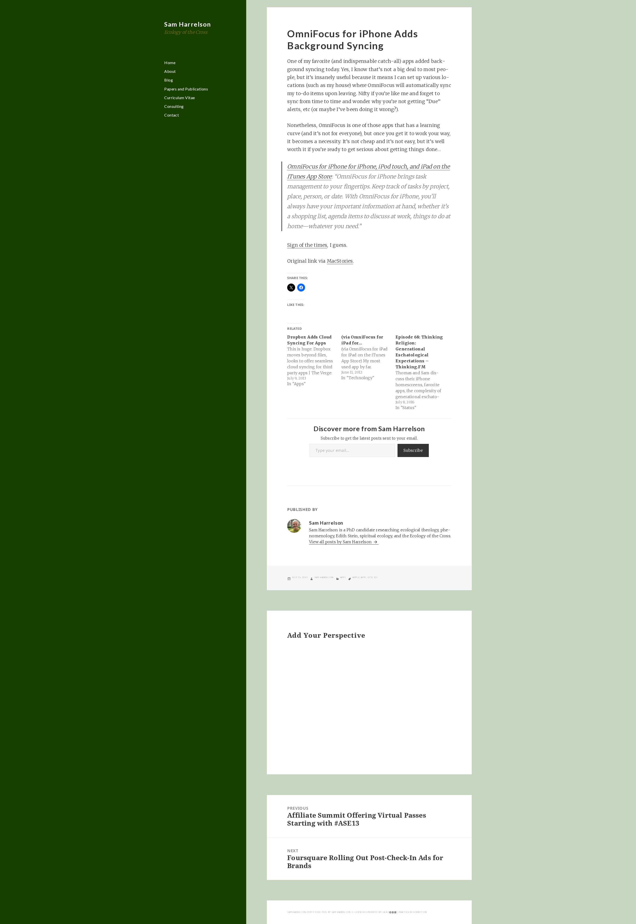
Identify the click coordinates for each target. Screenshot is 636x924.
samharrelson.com (299, 912)
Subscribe (413, 450)
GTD (370, 577)
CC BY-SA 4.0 (382, 912)
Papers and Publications (186, 88)
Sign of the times (307, 245)
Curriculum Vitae (179, 97)
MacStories (340, 261)
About (170, 71)
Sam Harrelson (187, 24)
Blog (168, 80)
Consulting (174, 106)
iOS (376, 577)
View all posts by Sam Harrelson (341, 541)
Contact (171, 115)
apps (363, 577)
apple (356, 577)
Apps (343, 577)
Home (169, 62)
